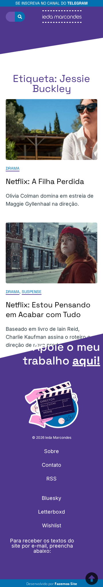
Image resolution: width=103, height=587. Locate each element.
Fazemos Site (66, 583)
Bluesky (51, 498)
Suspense (31, 291)
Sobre (51, 451)
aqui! (86, 360)
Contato (51, 465)
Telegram (77, 3)
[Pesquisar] (20, 17)
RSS (51, 479)
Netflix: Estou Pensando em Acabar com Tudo (48, 309)
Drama (12, 168)
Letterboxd (51, 512)
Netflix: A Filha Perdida (45, 182)
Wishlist (51, 525)
